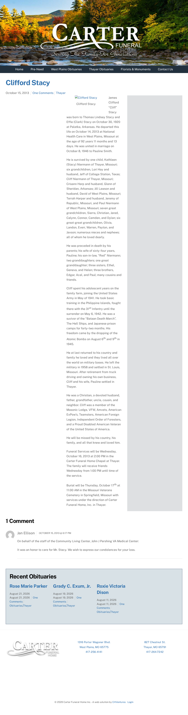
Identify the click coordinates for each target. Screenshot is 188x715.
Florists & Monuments (136, 69)
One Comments (42, 93)
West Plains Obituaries (66, 69)
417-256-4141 (94, 651)
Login (130, 702)
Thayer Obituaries (101, 69)
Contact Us (165, 69)
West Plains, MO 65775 (94, 647)
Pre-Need (37, 69)
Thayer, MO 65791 (155, 647)
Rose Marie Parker (28, 586)
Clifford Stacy (28, 83)
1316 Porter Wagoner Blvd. (94, 642)
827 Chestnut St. (154, 642)
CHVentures (119, 702)
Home (19, 69)
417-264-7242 (155, 651)
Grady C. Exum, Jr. (72, 586)
